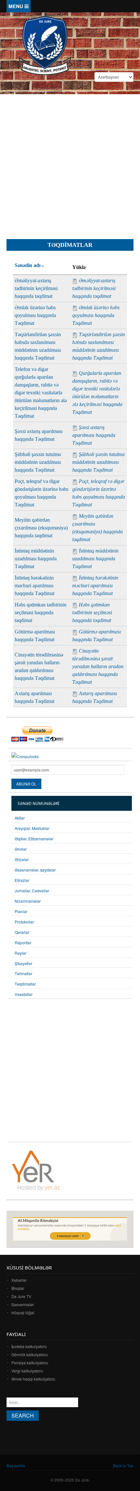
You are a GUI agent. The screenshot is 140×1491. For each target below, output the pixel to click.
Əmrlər (21, 849)
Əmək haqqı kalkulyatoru (33, 1379)
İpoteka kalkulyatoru (29, 1346)
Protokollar (24, 921)
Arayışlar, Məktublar (32, 828)
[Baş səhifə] (45, 44)
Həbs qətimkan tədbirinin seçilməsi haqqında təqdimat (40, 612)
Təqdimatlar (25, 984)
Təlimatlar (23, 973)
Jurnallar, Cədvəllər (32, 890)
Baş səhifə (16, 1465)
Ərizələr (22, 859)
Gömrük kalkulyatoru (29, 1354)
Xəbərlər (19, 1280)
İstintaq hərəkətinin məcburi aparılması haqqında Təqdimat (34, 585)
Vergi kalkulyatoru (27, 1370)
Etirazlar (22, 880)
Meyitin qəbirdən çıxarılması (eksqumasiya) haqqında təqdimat (41, 527)
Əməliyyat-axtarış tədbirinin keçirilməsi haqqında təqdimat (36, 288)
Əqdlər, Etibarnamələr (34, 838)
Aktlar (20, 818)
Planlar (21, 911)
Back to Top (123, 1465)
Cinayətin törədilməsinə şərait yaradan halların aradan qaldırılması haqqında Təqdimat (97, 666)
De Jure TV (21, 1296)
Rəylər (20, 953)
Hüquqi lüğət (22, 1312)
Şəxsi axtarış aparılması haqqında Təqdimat (93, 435)
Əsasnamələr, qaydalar (35, 870)
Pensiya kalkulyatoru (29, 1362)
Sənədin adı (27, 265)
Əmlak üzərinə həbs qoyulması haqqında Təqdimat (35, 315)
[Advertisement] (70, 161)
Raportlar (23, 942)
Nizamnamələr (28, 901)
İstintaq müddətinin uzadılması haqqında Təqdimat (36, 558)
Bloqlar (17, 1288)
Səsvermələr (22, 1304)
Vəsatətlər (24, 994)
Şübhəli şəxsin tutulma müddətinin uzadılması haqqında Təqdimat (38, 462)
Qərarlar (22, 932)
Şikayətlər (23, 963)
